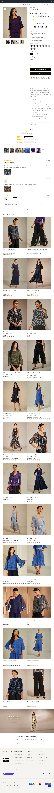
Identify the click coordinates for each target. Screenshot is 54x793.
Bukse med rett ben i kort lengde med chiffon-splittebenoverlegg (36, 373)
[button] (2, 4)
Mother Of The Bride (43, 757)
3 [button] (27, 209)
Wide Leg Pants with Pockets (33, 701)
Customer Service (19, 754)
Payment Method (18, 757)
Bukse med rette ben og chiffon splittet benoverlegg (37, 249)
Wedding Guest (42, 754)
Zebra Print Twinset (31, 331)
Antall (31, 59)
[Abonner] (37, 743)
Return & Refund (18, 766)
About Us (29, 754)
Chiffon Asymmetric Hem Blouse (9, 660)
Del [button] (32, 82)
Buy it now (40, 73)
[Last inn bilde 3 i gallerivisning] (22, 42)
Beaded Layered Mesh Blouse (9, 619)
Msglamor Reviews (19, 769)
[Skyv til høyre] (25, 41)
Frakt (42, 33)
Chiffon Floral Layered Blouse (9, 578)
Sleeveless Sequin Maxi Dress (9, 454)
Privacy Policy (30, 760)
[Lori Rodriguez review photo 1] (7, 172)
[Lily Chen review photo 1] (7, 189)
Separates (41, 763)
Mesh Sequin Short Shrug (32, 454)
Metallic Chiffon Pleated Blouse (9, 249)
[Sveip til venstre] (4, 41)
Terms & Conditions (19, 760)
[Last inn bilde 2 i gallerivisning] (13, 42)
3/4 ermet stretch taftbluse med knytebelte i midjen (13, 495)
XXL (33, 56)
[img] (7, 160)
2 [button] (25, 209)
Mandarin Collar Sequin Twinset (9, 331)
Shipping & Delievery (19, 763)
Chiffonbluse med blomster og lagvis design (12, 372)
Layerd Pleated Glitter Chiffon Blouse (34, 619)
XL (44, 53)
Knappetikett (27, 721)
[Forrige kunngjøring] (2, 1)
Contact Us (29, 757)
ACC (40, 766)
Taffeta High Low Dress (31, 495)
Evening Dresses (42, 760)
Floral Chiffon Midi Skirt (32, 578)
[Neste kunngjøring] (51, 1)
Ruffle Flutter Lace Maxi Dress (33, 290)
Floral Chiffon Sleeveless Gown (33, 413)
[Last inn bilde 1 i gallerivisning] (8, 42)
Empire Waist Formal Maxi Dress (9, 290)
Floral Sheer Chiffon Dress (8, 413)
